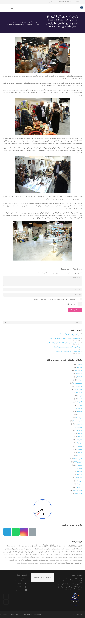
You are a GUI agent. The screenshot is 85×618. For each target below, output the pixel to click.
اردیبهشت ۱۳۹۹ (77, 459)
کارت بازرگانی (62, 563)
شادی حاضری (77, 557)
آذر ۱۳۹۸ (79, 474)
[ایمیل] (3, 2)
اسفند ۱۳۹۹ (78, 427)
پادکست (44, 560)
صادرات (70, 557)
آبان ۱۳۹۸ (79, 478)
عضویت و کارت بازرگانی (26, 614)
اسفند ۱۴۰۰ (78, 389)
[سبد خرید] (3, 8)
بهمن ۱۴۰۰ (79, 392)
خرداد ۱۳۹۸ (79, 487)
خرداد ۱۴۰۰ (79, 418)
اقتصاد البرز (64, 551)
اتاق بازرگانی (60, 546)
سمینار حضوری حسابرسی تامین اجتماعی (68, 334)
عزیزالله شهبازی (62, 557)
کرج (55, 563)
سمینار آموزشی (8, 554)
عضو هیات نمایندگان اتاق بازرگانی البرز (46, 557)
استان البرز (76, 549)
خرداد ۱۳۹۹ (79, 455)
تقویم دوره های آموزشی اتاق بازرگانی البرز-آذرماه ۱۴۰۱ (65, 338)
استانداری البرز (56, 549)
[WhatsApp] (7, 2)
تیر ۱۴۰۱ (79, 377)
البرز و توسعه (52, 551)
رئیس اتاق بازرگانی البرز (66, 554)
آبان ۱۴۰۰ (79, 402)
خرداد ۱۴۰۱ (79, 380)
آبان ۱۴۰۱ (79, 364)
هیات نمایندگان (54, 560)
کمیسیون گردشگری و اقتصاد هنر (41, 563)
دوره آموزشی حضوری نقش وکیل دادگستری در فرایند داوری (63, 343)
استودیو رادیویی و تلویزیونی (28, 548)
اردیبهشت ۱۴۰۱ (77, 383)
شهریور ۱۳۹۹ (78, 446)
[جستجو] (8, 8)
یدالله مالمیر (20, 563)
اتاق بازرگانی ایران (26, 546)
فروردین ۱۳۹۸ (78, 493)
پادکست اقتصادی (32, 560)
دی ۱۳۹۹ (79, 433)
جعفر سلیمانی (35, 552)
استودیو (47, 549)
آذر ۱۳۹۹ (79, 437)
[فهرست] (12, 7)
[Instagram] (14, 2)
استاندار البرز (65, 548)
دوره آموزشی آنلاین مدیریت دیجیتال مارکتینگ (67, 347)
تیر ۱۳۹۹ (79, 452)
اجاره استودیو (14, 545)
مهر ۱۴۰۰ (79, 405)
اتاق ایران (70, 545)
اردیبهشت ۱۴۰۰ (77, 421)
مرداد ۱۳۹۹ (79, 449)
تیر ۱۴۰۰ (79, 415)
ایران (45, 552)
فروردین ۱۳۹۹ (78, 462)
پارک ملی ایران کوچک (16, 560)
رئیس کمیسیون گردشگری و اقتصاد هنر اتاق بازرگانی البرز (39, 554)
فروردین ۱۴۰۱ (78, 386)
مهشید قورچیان (64, 560)
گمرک (25, 563)
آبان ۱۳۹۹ (79, 440)
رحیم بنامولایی (17, 554)
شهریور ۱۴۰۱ (78, 370)
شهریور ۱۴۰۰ (78, 408)
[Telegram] (11, 2)
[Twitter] (17, 596)
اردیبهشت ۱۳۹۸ (77, 490)
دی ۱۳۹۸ (79, 471)
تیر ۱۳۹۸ (79, 484)
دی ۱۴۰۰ (79, 396)
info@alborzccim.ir (19, 590)
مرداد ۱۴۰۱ (79, 373)
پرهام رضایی (74, 562)
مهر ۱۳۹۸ (79, 481)
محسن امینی (19, 557)
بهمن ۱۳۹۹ (79, 430)
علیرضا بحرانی (29, 557)
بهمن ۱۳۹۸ (79, 468)
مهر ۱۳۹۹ (79, 443)
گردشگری (29, 563)
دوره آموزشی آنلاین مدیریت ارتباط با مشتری (67, 351)
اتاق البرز (78, 546)
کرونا (52, 563)
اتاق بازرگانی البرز (43, 545)
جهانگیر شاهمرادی (25, 552)
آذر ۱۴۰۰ (79, 399)
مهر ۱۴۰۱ (79, 367)
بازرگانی (41, 552)
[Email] (32, 532)
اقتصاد (73, 551)
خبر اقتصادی (14, 551)
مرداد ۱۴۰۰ (79, 411)
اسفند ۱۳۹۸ (78, 465)
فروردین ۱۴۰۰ (78, 424)
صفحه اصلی (38, 614)
